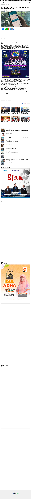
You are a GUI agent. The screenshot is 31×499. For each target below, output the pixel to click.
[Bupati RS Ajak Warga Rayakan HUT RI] (25, 118)
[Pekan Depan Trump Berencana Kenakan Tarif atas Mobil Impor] (2, 156)
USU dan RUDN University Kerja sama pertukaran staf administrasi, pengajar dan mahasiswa (17, 130)
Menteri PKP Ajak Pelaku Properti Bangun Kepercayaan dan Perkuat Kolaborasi (5, 113)
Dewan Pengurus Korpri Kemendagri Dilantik (12, 141)
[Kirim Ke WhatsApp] (29, 103)
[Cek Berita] (6, 2)
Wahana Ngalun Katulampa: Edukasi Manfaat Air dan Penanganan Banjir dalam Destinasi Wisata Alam (17, 160)
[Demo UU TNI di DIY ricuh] (3, 134)
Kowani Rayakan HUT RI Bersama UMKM (4, 122)
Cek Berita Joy (4, 9)
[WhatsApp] (17, 493)
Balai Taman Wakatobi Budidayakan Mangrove (12, 152)
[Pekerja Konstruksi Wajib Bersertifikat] (2, 149)
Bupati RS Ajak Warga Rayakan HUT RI (25, 122)
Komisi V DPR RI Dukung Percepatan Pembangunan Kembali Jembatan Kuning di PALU (17, 137)
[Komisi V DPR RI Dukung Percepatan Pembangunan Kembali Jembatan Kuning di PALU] (2, 138)
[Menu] (2, 2)
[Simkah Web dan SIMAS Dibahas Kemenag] (2, 163)
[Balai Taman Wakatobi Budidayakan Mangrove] (2, 152)
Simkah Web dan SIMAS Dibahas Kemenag (11, 163)
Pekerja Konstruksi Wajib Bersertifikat (11, 148)
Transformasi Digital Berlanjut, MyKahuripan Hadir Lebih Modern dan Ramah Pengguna (15, 122)
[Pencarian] (29, 2)
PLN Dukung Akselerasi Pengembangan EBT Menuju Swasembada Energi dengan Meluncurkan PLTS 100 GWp (25, 113)
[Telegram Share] (27, 103)
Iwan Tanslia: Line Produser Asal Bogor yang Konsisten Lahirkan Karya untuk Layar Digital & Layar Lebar (15, 113)
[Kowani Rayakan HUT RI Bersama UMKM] (5, 118)
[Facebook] (13, 493)
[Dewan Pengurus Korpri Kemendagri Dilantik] (2, 141)
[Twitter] (15, 493)
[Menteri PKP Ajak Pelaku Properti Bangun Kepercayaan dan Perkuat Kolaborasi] (5, 109)
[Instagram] (16, 493)
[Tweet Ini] (24, 103)
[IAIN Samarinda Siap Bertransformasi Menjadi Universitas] (2, 145)
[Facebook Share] (22, 103)
